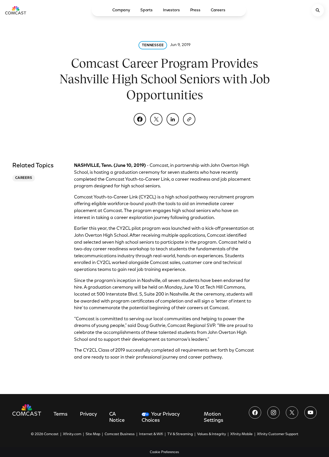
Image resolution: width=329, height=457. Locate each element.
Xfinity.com (72, 434)
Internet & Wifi (151, 434)
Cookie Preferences (164, 452)
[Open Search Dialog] (318, 10)
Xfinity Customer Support (277, 434)
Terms (60, 414)
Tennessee (153, 45)
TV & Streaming (180, 434)
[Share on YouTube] (310, 412)
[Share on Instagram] (273, 412)
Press (195, 10)
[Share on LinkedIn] (173, 119)
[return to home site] (15, 10)
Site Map (93, 434)
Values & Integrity (211, 434)
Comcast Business (120, 434)
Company (121, 10)
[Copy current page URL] (189, 119)
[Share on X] (156, 119)
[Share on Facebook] (140, 119)
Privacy (88, 414)
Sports (146, 10)
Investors (171, 10)
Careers (218, 10)
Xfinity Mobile (241, 434)
